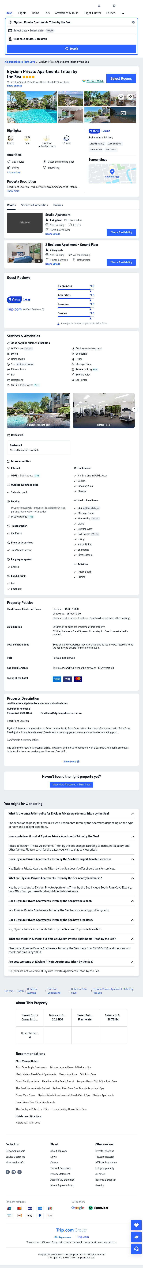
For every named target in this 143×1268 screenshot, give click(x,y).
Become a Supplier (105, 1179)
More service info (15, 1162)
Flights (22, 13)
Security (99, 1185)
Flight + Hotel (92, 13)
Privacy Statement (60, 1174)
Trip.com (8, 991)
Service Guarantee (15, 1156)
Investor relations (104, 1151)
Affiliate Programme (106, 1162)
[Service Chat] (136, 1249)
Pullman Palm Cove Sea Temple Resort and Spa (78, 1088)
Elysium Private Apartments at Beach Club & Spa (64, 1095)
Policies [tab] (58, 205)
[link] (99, 6)
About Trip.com (58, 1151)
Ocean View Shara (25, 1095)
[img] (32, 107)
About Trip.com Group (62, 1185)
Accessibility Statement (62, 1179)
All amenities (14, 172)
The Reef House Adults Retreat (33, 1088)
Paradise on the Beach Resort (58, 1081)
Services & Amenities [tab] (34, 205)
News (53, 1156)
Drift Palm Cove (88, 1074)
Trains (35, 13)
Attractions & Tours (66, 13)
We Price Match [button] (95, 81)
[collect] (136, 1225)
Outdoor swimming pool (88, 348)
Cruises (110, 13)
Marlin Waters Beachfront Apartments (36, 1074)
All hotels (100, 1174)
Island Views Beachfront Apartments (35, 1102)
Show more (13, 191)
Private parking (84, 369)
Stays (9, 13)
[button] (106, 6)
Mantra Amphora (68, 1074)
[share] (136, 1237)
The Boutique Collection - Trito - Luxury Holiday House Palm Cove (51, 1109)
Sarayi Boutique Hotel (27, 1081)
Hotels (20, 991)
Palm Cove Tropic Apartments (31, 1067)
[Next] (134, 409)
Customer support (15, 1151)
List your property (104, 1168)
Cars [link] (47, 13)
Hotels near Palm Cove (28, 1122)
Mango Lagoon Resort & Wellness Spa (70, 1067)
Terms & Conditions (60, 1168)
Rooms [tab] (11, 205)
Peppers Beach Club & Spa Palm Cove (97, 1081)
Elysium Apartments (103, 1095)
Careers (54, 1162)
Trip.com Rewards (104, 1156)
